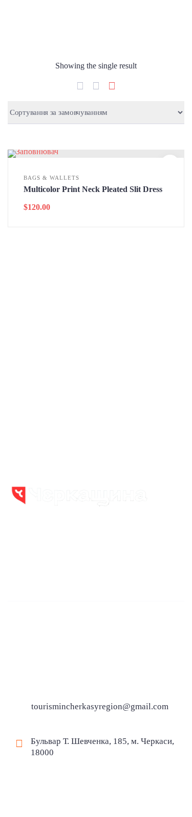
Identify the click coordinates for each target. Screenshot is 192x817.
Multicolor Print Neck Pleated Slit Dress (93, 189)
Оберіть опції (96, 155)
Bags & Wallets (51, 178)
